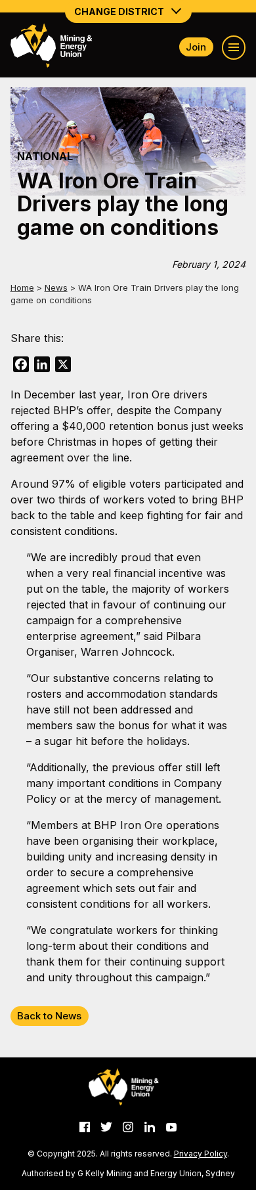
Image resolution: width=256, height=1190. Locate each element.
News (56, 287)
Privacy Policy (200, 1153)
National (45, 156)
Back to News (49, 1015)
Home (22, 287)
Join (196, 47)
